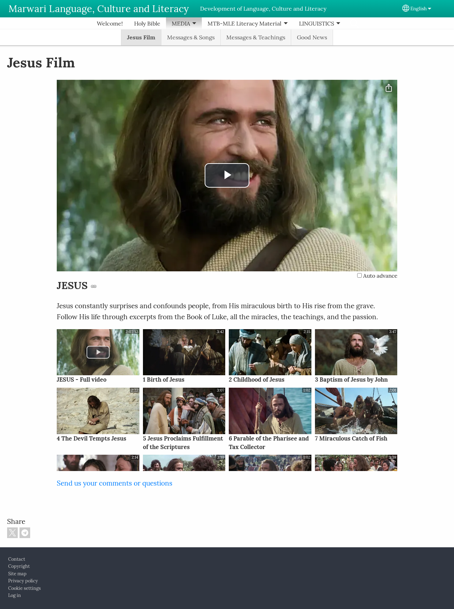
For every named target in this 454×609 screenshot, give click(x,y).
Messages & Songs (191, 37)
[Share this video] (388, 88)
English (418, 8)
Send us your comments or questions (114, 483)
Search (354, 23)
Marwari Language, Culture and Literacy (99, 8)
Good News (312, 37)
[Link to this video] (93, 286)
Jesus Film (141, 37)
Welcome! (110, 23)
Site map (17, 574)
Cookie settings (24, 588)
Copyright (19, 566)
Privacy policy (23, 581)
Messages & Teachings (255, 37)
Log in (14, 595)
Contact (16, 559)
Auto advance (379, 275)
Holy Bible (147, 23)
